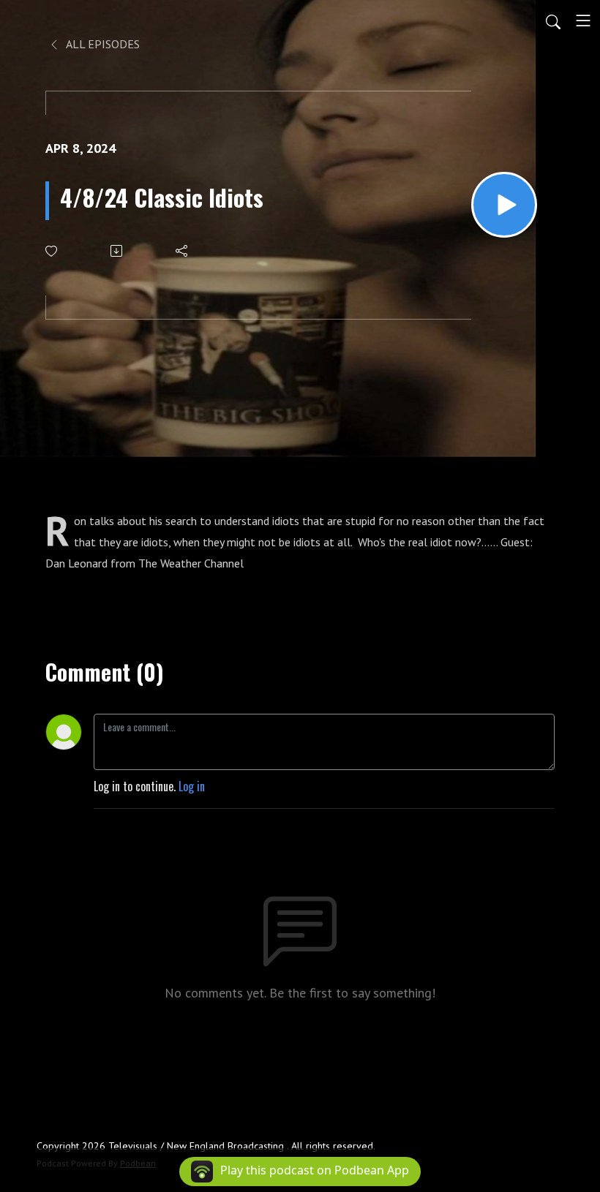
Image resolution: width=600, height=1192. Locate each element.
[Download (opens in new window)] (117, 251)
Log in (192, 786)
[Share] (182, 251)
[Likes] (52, 251)
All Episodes (102, 44)
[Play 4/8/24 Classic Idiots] (504, 205)
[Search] (553, 20)
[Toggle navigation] (583, 20)
